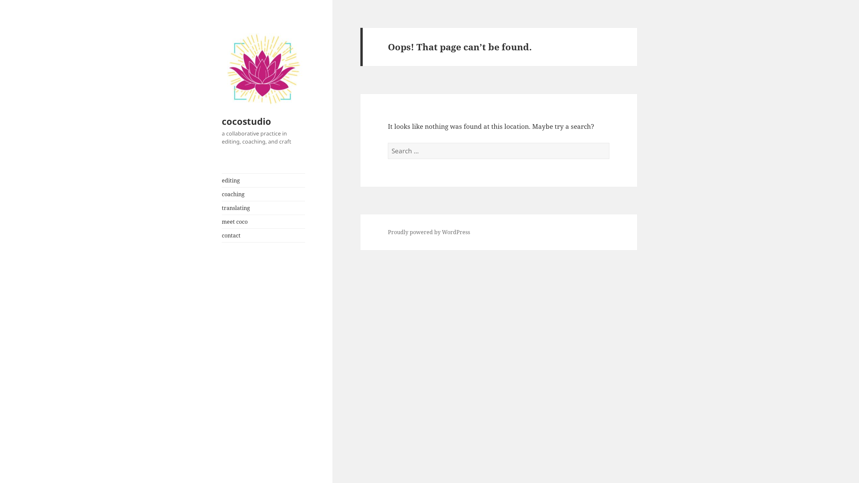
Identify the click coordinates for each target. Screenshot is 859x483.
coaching (233, 194)
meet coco (235, 221)
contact (231, 235)
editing (231, 180)
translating (236, 208)
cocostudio (246, 121)
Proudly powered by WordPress (429, 232)
